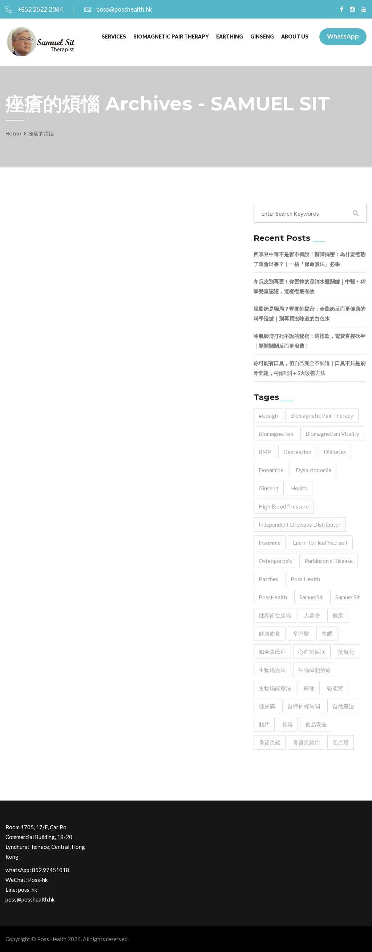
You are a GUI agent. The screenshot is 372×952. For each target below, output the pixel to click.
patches (268, 579)
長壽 (287, 724)
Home (13, 133)
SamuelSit (311, 597)
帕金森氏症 (272, 651)
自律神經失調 (303, 706)
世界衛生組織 (275, 615)
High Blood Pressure (284, 506)
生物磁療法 (272, 670)
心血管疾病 (312, 651)
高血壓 (340, 742)
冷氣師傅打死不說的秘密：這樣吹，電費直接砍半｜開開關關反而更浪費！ (309, 341)
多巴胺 (301, 633)
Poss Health (305, 579)
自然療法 (343, 706)
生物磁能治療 (314, 670)
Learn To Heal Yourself (320, 542)
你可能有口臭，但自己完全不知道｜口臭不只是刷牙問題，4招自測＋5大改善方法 (309, 368)
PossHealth (273, 597)
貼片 (264, 724)
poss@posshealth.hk (124, 9)
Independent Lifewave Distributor (300, 524)
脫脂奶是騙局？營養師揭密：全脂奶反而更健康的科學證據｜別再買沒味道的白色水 (309, 313)
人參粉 (312, 615)
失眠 (327, 633)
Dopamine (271, 470)
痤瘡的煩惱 (41, 133)
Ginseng (269, 488)
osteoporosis (275, 561)
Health (299, 488)
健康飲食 (269, 633)
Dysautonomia (313, 470)
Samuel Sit (347, 597)
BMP (265, 452)
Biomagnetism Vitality (332, 433)
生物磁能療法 (275, 688)
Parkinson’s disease (328, 561)
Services (114, 36)
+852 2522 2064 (40, 9)
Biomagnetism (276, 433)
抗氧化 (346, 651)
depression (297, 452)
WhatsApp (343, 36)
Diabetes (335, 452)
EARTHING (229, 36)
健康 (337, 615)
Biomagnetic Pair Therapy (171, 36)
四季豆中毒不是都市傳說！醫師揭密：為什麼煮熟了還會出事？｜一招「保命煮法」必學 (309, 259)
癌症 (309, 688)
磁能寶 (335, 688)
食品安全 (316, 724)
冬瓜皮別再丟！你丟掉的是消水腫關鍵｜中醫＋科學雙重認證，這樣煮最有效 (309, 286)
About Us (294, 36)
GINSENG (262, 36)
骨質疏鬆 (269, 742)
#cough (268, 415)
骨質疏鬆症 (306, 742)
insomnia (269, 542)
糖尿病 (267, 706)
